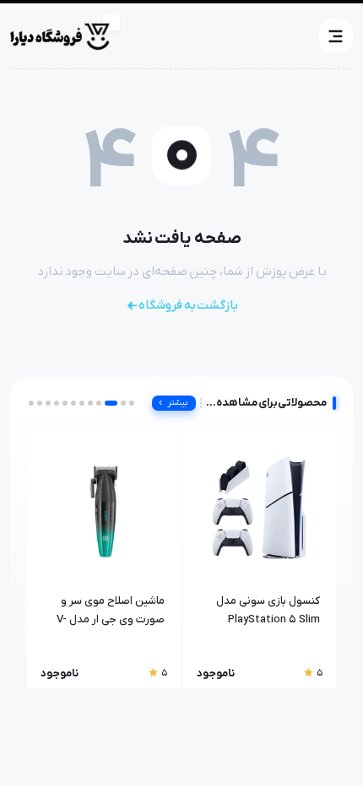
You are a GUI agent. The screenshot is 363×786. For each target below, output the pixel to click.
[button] (336, 36)
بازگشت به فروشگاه (188, 305)
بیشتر (177, 402)
